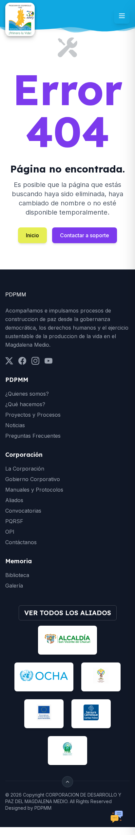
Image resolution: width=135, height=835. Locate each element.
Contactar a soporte (84, 235)
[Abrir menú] (122, 16)
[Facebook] (22, 361)
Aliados (14, 500)
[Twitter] (9, 361)
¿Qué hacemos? (25, 404)
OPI (9, 531)
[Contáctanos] (116, 816)
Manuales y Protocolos (34, 489)
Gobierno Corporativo (32, 479)
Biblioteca (17, 575)
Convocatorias (23, 510)
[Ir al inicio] (20, 19)
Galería (14, 585)
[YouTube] (48, 361)
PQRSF (14, 521)
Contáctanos (21, 542)
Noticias (15, 425)
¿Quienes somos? (27, 393)
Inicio (32, 235)
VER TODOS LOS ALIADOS (67, 613)
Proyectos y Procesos (33, 414)
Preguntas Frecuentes (33, 435)
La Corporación (24, 468)
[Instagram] (35, 361)
